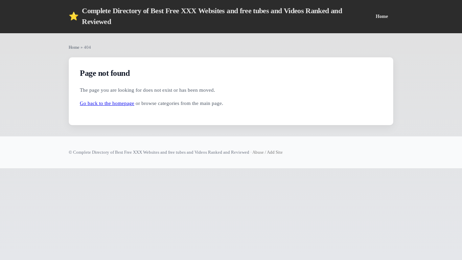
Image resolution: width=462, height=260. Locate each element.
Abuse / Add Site (267, 152)
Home (382, 16)
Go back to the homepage (107, 103)
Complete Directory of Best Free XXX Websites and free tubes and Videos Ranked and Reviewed (205, 16)
